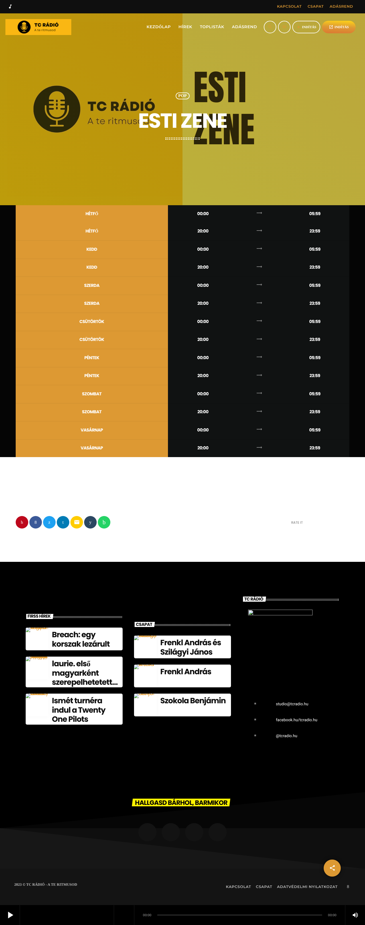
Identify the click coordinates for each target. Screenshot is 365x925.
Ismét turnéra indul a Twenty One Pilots (79, 710)
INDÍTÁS (339, 27)
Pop (182, 96)
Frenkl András (185, 672)
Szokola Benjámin (193, 701)
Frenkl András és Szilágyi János (190, 647)
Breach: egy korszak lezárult (81, 639)
